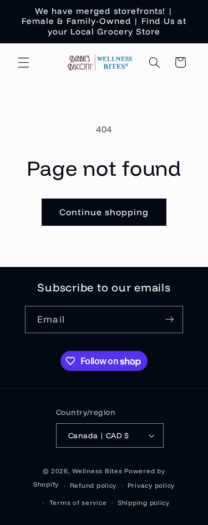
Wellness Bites (97, 471)
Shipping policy (144, 502)
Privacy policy (151, 485)
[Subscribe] (169, 319)
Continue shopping (104, 211)
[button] (23, 62)
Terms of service (78, 502)
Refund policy (93, 485)
